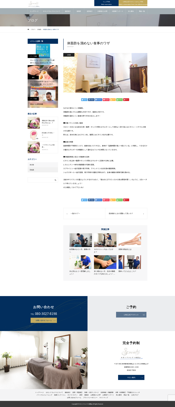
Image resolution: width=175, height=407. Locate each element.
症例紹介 (90, 11)
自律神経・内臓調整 (107, 392)
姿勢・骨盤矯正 (77, 392)
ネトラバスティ (72, 395)
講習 (33, 77)
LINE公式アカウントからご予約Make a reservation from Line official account (133, 3)
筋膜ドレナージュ (60, 395)
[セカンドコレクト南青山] (34, 4)
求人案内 (131, 11)
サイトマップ (103, 397)
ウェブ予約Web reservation (106, 3)
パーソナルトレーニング (44, 395)
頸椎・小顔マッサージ (91, 392)
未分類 (32, 165)
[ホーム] (28, 29)
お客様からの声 (102, 11)
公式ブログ (134, 395)
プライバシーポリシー (90, 397)
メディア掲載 (33, 56)
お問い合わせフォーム (44, 320)
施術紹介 (68, 11)
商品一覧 (142, 11)
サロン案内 (131, 377)
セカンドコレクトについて (51, 11)
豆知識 (69, 55)
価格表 (79, 11)
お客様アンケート (117, 11)
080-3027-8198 (46, 313)
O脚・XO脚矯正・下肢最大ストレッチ (127, 392)
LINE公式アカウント (131, 314)
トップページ (34, 11)
